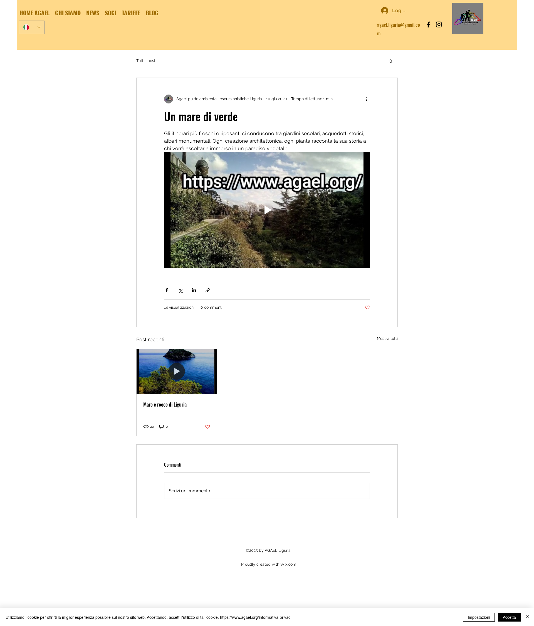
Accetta (509, 617)
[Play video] (267, 210)
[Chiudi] (527, 617)
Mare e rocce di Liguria (165, 404)
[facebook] (428, 24)
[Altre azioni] (366, 99)
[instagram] (439, 24)
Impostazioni (479, 617)
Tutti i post (145, 60)
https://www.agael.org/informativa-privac (255, 617)
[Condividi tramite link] (207, 290)
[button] (390, 61)
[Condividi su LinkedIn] (194, 290)
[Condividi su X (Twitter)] (180, 290)
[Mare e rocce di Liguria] (177, 371)
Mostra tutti (387, 338)
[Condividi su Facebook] (166, 290)
